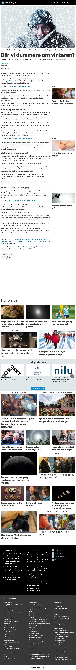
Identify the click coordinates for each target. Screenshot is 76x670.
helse (3, 254)
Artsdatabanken (7, 608)
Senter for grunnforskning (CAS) (62, 616)
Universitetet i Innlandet (60, 642)
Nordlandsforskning (34, 633)
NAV (5, 654)
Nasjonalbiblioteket (33, 613)
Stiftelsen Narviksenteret (60, 626)
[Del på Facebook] (2, 257)
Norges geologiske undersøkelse (37, 641)
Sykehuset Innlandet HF (60, 630)
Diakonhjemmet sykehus (10, 610)
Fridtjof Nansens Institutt (10, 625)
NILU (5, 662)
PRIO (55, 604)
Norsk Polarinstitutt (34, 646)
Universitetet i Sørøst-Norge (61, 649)
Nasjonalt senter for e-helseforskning (38, 621)
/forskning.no (59, 553)
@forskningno (59, 550)
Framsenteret (7, 623)
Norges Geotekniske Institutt (36, 635)
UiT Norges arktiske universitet (61, 636)
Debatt (53, 2)
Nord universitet (33, 631)
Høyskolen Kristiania (9, 640)
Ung (57, 2)
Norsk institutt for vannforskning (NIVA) (39, 656)
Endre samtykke (9, 593)
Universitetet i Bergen (59, 640)
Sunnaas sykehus (58, 628)
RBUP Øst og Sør (58, 606)
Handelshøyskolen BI (9, 627)
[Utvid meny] (74, 2)
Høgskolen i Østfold (8, 634)
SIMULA (56, 612)
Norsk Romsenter (33, 650)
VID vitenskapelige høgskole (61, 657)
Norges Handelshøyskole (35, 637)
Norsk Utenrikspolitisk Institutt (36, 652)
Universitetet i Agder (59, 638)
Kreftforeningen (8, 646)
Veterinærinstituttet (59, 655)
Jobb (68, 2)
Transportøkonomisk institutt (61, 634)
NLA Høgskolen (33, 602)
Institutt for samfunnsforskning (11, 642)
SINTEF (56, 614)
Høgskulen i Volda (8, 636)
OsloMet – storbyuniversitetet (36, 658)
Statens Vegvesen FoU (59, 624)
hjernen (9, 254)
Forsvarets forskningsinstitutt (11, 621)
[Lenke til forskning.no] (24, 2)
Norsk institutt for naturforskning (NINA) (39, 654)
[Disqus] (38, 278)
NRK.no (10, 81)
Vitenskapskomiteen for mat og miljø (63, 659)
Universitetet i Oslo (59, 644)
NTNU (30, 611)
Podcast (63, 2)
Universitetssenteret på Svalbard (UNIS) (63, 651)
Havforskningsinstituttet (10, 629)
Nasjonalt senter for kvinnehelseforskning (39, 623)
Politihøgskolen (58, 602)
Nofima (31, 629)
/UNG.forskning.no (60, 556)
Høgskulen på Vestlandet (10, 638)
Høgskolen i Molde (8, 631)
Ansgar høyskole (8, 602)
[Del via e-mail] (10, 257)
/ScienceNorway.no (60, 560)
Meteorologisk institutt (9, 652)
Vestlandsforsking (58, 653)
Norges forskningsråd (34, 639)
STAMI (56, 622)
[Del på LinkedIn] (7, 257)
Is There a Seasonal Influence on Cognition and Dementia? (30, 247)
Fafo (5, 615)
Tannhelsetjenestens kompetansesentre (64, 632)
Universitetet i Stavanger (60, 646)
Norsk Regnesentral (34, 648)
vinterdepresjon (19, 79)
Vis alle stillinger (38, 388)
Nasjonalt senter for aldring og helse (38, 619)
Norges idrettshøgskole (35, 643)
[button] (4, 376)
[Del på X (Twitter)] (5, 257)
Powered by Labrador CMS (38, 667)
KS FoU (5, 644)
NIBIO (5, 656)
